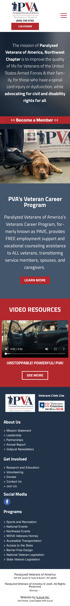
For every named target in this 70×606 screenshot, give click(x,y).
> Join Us (10, 486)
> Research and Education (21, 467)
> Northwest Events (17, 531)
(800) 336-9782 (25, 20)
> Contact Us (13, 481)
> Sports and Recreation (20, 522)
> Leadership (12, 435)
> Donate (10, 477)
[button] (63, 15)
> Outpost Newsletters (19, 449)
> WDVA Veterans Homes (21, 536)
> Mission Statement (17, 430)
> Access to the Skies (18, 545)
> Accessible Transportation (22, 540)
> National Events (15, 526)
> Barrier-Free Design (18, 550)
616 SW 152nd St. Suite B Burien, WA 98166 (35, 578)
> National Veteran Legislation (24, 554)
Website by (35, 597)
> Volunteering (13, 472)
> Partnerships (13, 440)
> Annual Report (14, 444)
